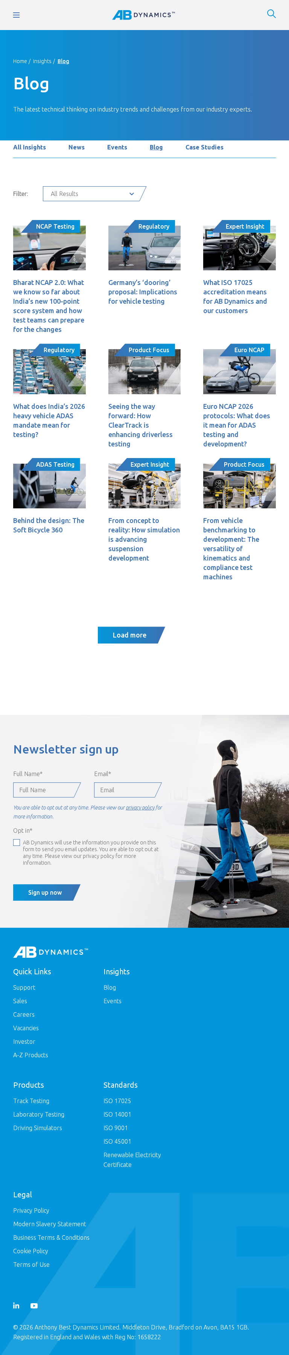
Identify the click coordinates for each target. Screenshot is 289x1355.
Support (24, 987)
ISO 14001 (117, 1114)
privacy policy (140, 808)
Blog (156, 147)
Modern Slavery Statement (49, 1224)
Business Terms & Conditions (51, 1237)
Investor (24, 1041)
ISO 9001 (115, 1127)
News (76, 147)
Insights (42, 61)
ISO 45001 (117, 1141)
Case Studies (205, 147)
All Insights (29, 147)
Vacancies (26, 1028)
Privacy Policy (31, 1210)
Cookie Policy (30, 1251)
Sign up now (45, 892)
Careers (24, 1014)
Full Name (28, 773)
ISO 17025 (117, 1100)
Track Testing (31, 1100)
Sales (20, 1001)
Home (20, 61)
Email (102, 773)
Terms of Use (31, 1264)
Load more (129, 635)
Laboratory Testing (38, 1114)
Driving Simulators (37, 1127)
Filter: (20, 193)
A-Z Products (30, 1055)
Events (117, 147)
